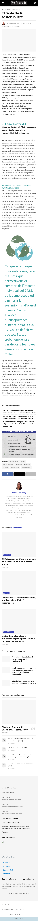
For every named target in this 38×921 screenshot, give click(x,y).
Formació (6, 874)
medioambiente (8, 464)
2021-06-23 (15, 686)
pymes (23, 461)
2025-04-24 (15, 663)
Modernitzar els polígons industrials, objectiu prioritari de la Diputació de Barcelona (18, 424)
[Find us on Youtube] (8, 905)
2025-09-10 (5, 644)
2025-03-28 (15, 677)
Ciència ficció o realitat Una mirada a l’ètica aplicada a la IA (24, 682)
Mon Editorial (10, 792)
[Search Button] (35, 3)
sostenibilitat (15, 467)
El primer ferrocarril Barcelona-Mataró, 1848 (15, 728)
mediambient (26, 467)
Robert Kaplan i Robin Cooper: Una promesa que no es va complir (20, 756)
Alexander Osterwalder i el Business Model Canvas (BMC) (20, 740)
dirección (19, 464)
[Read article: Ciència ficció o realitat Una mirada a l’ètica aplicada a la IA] (6, 683)
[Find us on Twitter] (5, 905)
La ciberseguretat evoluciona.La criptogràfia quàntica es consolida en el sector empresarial (24, 671)
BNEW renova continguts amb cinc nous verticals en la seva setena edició (19, 562)
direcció (5, 467)
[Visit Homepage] (19, 3)
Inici (3, 9)
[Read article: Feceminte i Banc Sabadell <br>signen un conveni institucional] (6, 659)
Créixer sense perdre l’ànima (11, 822)
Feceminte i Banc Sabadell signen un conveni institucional (22, 659)
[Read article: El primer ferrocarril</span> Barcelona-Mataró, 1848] (19, 712)
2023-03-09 (27, 23)
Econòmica (17, 9)
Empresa (27, 464)
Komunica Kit (10, 909)
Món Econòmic (8, 631)
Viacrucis (5, 832)
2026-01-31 (5, 606)
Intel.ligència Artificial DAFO (17, 748)
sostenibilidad (14, 461)
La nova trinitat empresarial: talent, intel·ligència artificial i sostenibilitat (19, 600)
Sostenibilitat (9, 9)
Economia (6, 554)
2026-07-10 (5, 567)
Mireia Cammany (14, 23)
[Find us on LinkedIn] (2, 905)
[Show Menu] (3, 3)
